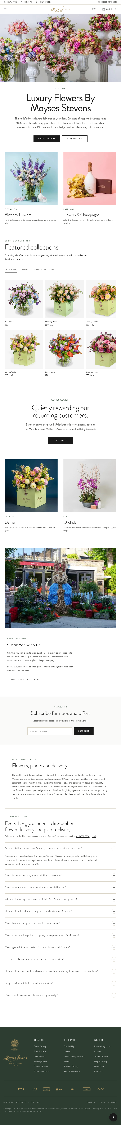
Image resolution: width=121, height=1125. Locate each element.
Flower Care (99, 1066)
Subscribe (83, 731)
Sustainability (69, 1046)
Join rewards (75, 139)
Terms (102, 1102)
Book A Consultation (42, 1071)
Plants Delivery (40, 1051)
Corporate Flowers (41, 1066)
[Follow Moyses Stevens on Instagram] (60, 588)
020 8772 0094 (82, 836)
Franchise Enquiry (71, 1066)
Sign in (95, 9)
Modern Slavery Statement (74, 1056)
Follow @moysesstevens (25, 679)
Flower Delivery (40, 1046)
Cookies (112, 1102)
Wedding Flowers (40, 1061)
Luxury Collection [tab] (45, 269)
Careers (67, 1051)
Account (97, 1051)
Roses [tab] (25, 269)
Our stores (45, 2)
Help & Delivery (100, 1061)
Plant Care (98, 1071)
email (94, 836)
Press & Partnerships (72, 1071)
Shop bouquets (46, 139)
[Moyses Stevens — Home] (60, 9)
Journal (67, 1061)
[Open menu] (5, 9)
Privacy (91, 1102)
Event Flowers (39, 1056)
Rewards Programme (102, 1046)
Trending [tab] (10, 269)
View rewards (60, 440)
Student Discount (101, 1056)
